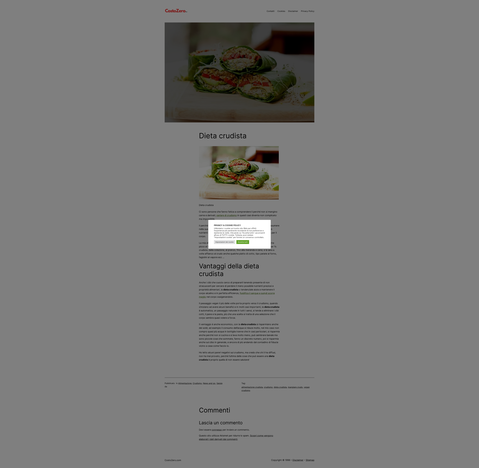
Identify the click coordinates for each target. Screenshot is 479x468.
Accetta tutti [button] (243, 242)
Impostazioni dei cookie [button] (224, 242)
